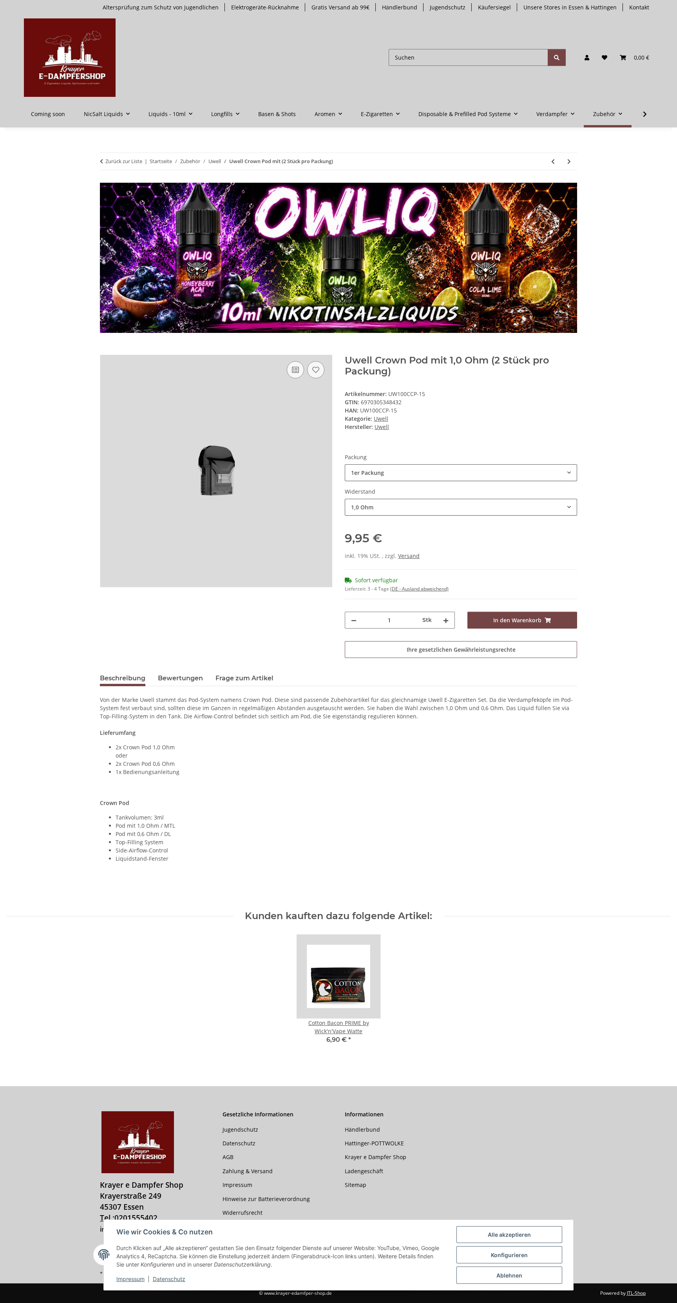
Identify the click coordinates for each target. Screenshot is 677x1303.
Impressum (130, 1279)
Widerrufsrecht (242, 1212)
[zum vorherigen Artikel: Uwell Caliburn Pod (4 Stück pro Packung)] (553, 161)
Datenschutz (169, 1279)
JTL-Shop (636, 1293)
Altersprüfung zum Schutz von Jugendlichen (161, 7)
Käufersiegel (494, 7)
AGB (228, 1157)
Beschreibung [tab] (122, 678)
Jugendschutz (447, 7)
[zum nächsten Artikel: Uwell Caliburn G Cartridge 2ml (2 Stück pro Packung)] (569, 161)
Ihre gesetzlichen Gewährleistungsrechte (461, 649)
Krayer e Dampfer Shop (375, 1157)
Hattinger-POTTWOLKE (374, 1143)
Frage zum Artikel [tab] (244, 678)
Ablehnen (509, 1275)
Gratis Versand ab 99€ (340, 7)
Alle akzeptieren (509, 1234)
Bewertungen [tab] (180, 678)
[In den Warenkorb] (106, 350)
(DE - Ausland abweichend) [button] (419, 588)
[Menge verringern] (353, 620)
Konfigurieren (509, 1255)
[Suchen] (557, 57)
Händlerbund (399, 7)
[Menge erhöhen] (445, 620)
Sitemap (355, 1185)
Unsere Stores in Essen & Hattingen (570, 7)
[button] (587, 57)
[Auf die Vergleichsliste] (295, 369)
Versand (409, 556)
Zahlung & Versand (248, 1171)
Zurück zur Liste (123, 161)
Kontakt (639, 7)
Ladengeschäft (364, 1171)
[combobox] (461, 472)
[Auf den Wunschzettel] (315, 369)
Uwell (381, 418)
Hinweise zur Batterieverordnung (266, 1199)
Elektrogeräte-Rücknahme (265, 7)
